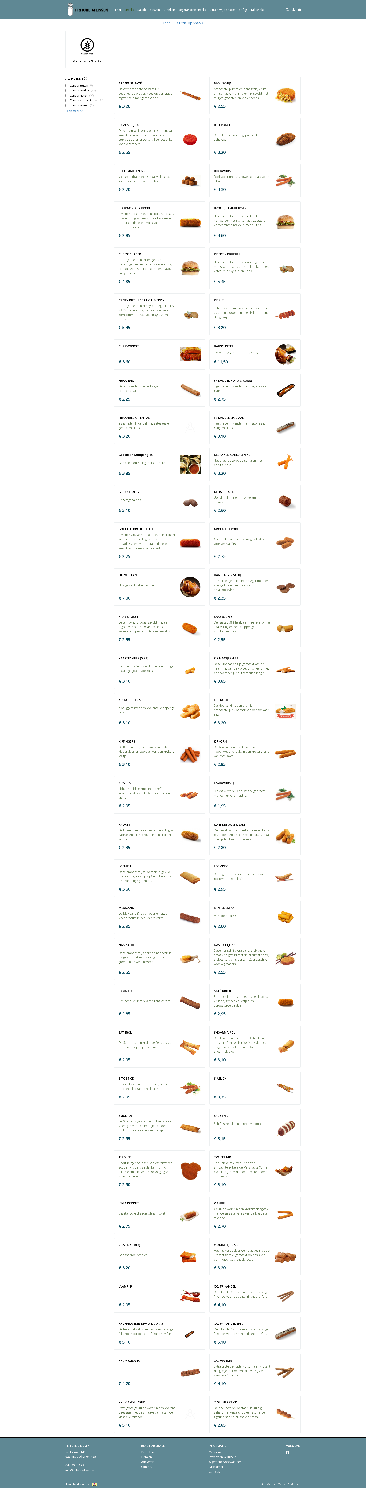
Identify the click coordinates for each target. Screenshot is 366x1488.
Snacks (129, 10)
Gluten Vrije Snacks (222, 10)
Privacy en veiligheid (222, 1457)
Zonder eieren (82, 105)
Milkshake (258, 10)
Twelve (282, 1484)
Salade (142, 10)
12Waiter (269, 1484)
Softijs (243, 10)
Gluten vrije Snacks (190, 23)
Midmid (296, 1484)
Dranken (169, 10)
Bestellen (147, 1452)
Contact (146, 1467)
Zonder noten (82, 95)
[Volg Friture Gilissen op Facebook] (287, 1452)
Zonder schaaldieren (86, 100)
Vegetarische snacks (192, 10)
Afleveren (147, 1462)
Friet (118, 10)
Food (166, 23)
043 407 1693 (74, 1465)
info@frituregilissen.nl (80, 1470)
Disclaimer (216, 1467)
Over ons (215, 1452)
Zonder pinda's (83, 90)
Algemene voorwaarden (225, 1462)
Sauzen (155, 10)
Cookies (214, 1472)
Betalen (146, 1457)
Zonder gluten (81, 85)
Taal (68, 1484)
